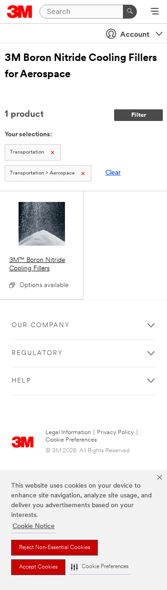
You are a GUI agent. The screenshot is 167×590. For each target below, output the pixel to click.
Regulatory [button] (37, 353)
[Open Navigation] (155, 12)
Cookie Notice (34, 526)
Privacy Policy (115, 432)
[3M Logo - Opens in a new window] (19, 12)
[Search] (130, 12)
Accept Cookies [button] (38, 567)
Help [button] (21, 380)
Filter (138, 115)
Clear (113, 172)
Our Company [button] (41, 325)
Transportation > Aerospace (42, 173)
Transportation (27, 152)
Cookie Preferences (71, 440)
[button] (99, 567)
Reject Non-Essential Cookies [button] (54, 547)
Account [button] (134, 35)
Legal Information (68, 432)
